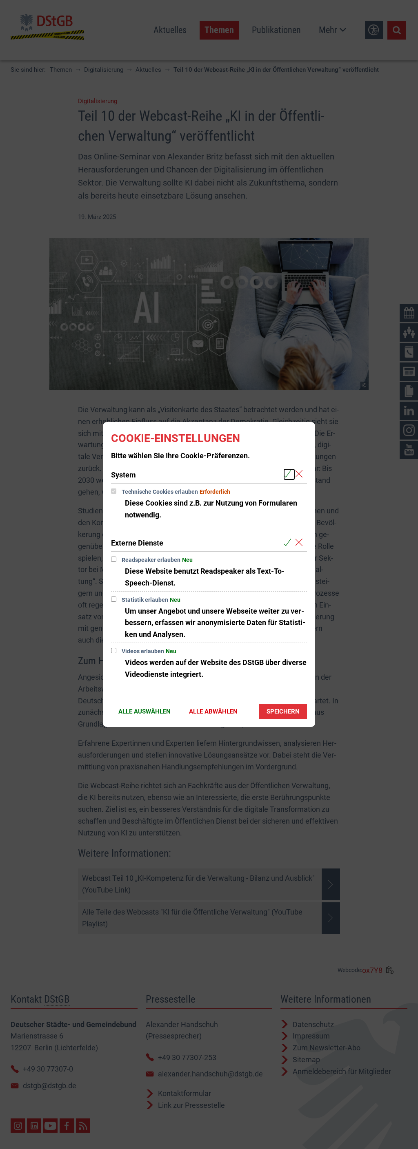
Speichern (283, 711)
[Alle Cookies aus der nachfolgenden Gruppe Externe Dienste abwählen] (301, 542)
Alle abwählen (213, 711)
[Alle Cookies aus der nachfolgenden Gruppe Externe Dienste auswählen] (289, 542)
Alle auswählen (144, 711)
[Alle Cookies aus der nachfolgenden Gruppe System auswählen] (289, 474)
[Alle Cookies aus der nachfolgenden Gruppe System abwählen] (301, 474)
